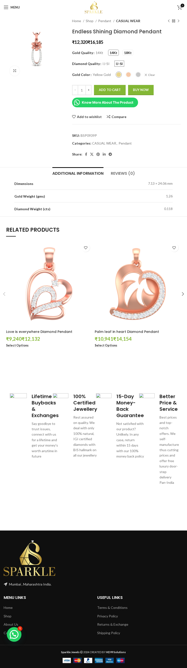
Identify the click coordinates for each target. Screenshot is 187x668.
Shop (90, 21)
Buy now (141, 90)
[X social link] (92, 154)
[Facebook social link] (86, 154)
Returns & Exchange (112, 624)
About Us (11, 624)
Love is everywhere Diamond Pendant (39, 331)
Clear (151, 75)
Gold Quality (82, 53)
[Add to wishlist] (85, 247)
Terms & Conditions (112, 607)
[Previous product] (168, 21)
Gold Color (81, 75)
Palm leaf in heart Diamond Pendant (127, 331)
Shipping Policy (108, 633)
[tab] (77, 172)
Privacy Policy (107, 616)
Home (77, 21)
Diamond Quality (86, 64)
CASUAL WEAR (128, 21)
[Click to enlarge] (14, 71)
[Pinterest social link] (98, 154)
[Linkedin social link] (104, 154)
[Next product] (178, 21)
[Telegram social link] (110, 154)
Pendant (105, 21)
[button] (14, 634)
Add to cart (110, 90)
